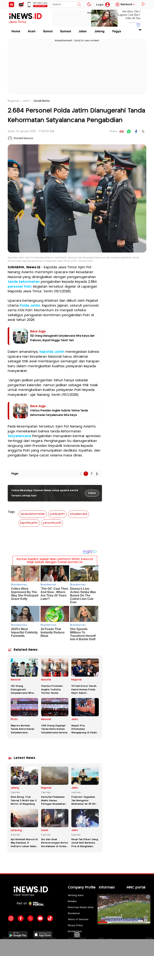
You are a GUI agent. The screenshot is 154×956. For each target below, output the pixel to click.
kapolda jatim (29, 523)
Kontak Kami (75, 931)
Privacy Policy (75, 925)
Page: (15, 473)
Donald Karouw (23, 138)
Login (100, 4)
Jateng (99, 31)
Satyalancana (19, 436)
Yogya (116, 31)
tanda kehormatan (24, 281)
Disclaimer (74, 913)
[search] (79, 4)
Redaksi (72, 901)
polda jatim (57, 514)
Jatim (26, 101)
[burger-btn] (143, 5)
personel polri (52, 523)
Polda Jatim (30, 305)
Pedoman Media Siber (81, 907)
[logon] (11, 4)
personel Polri (19, 286)
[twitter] (143, 131)
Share (113, 131)
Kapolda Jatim (51, 352)
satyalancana (78, 514)
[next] (97, 474)
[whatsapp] (129, 131)
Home (15, 31)
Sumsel (65, 31)
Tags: (11, 511)
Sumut (48, 31)
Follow (92, 493)
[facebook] (136, 131)
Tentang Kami (76, 895)
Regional (13, 101)
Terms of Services (78, 919)
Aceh (31, 31)
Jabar (83, 31)
